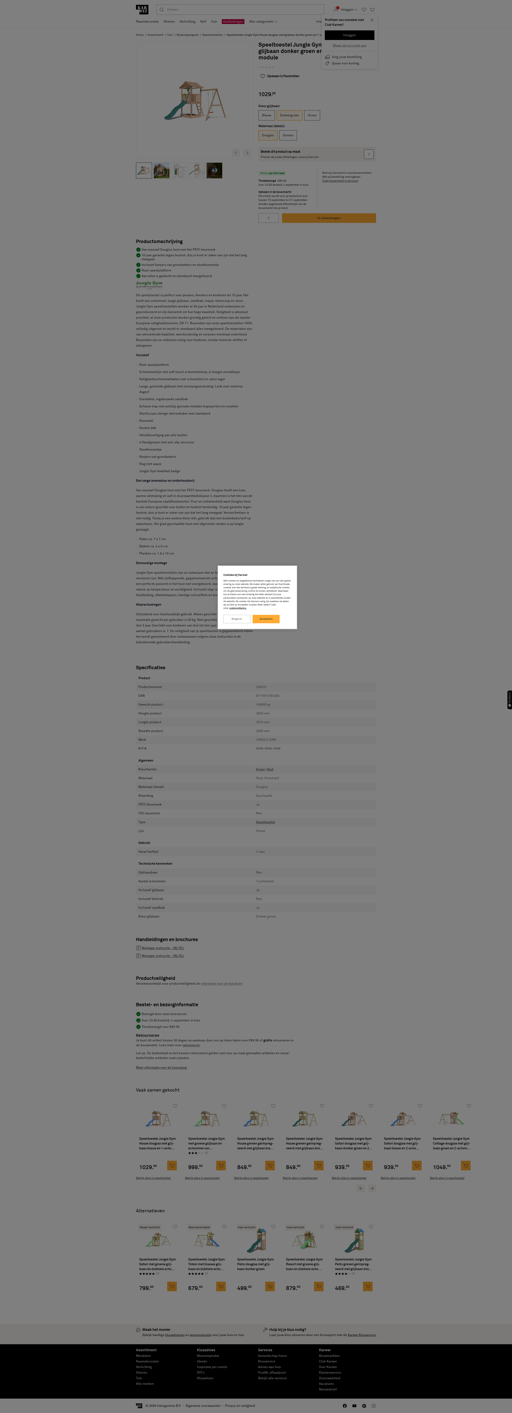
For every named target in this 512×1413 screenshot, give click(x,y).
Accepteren (266, 619)
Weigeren (237, 619)
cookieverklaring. (238, 608)
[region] (257, 597)
